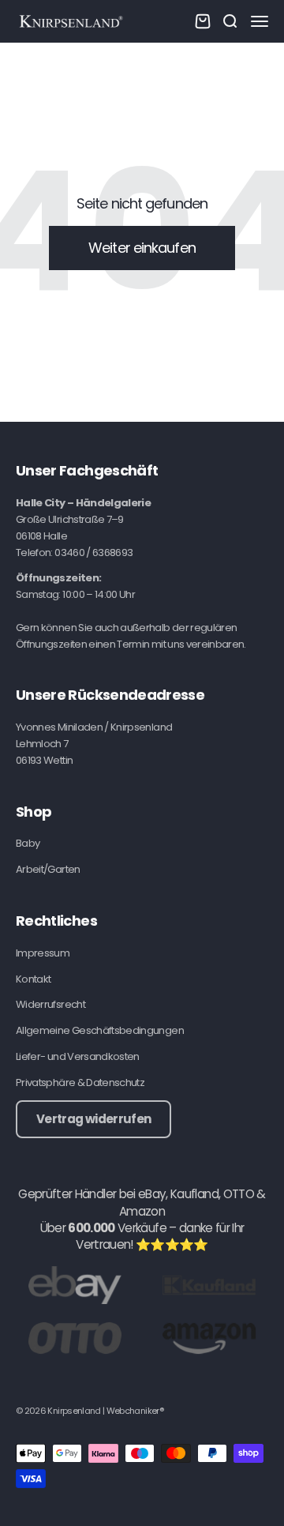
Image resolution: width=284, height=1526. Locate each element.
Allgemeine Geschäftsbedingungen (100, 1030)
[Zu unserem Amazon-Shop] (209, 1337)
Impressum (42, 952)
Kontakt (33, 979)
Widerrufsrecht (50, 1004)
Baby (27, 843)
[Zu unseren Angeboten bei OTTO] (75, 1337)
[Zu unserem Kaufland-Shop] (209, 1284)
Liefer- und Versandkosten (78, 1056)
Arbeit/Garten (48, 869)
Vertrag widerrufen (93, 1119)
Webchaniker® (134, 1410)
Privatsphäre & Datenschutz (80, 1082)
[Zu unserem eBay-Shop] (75, 1284)
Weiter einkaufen (142, 247)
